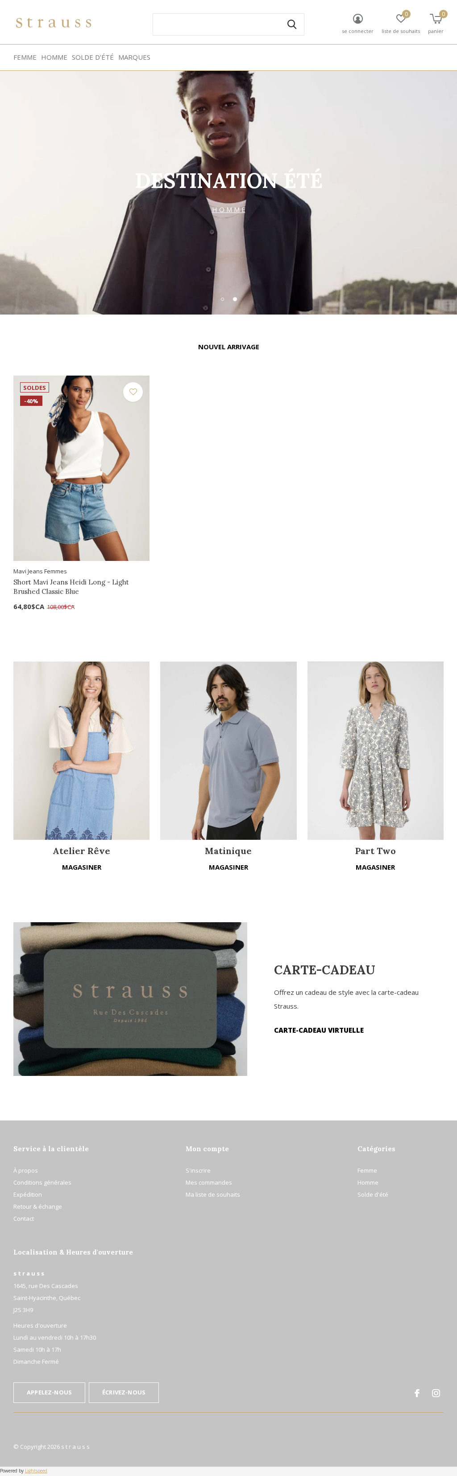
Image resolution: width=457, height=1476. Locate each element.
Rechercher (291, 24)
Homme (54, 57)
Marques (134, 57)
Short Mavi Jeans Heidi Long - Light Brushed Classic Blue (71, 587)
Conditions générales (42, 1182)
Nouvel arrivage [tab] (228, 346)
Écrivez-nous (123, 1392)
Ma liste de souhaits (213, 1194)
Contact (23, 1218)
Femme (25, 57)
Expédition (27, 1194)
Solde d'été (93, 57)
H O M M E (228, 209)
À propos (25, 1170)
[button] (222, 299)
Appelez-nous (49, 1392)
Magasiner (81, 867)
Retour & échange (37, 1206)
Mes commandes (209, 1182)
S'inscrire (198, 1170)
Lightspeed (36, 1471)
